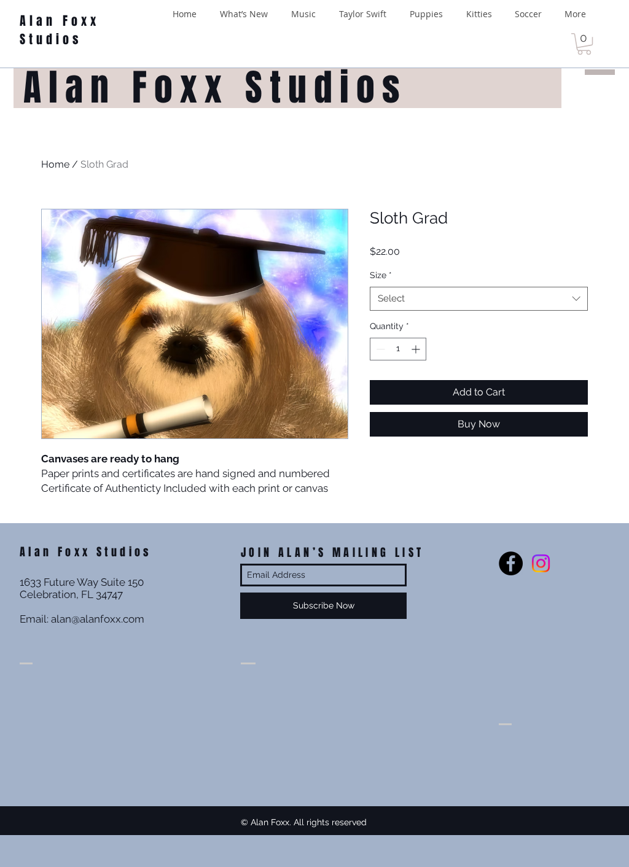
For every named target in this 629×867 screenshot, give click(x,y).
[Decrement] (379, 349)
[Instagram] (541, 563)
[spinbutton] (398, 349)
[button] (584, 44)
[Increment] (416, 349)
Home (55, 164)
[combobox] (479, 299)
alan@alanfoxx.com (97, 619)
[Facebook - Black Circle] (511, 563)
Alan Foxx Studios (60, 30)
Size (381, 275)
